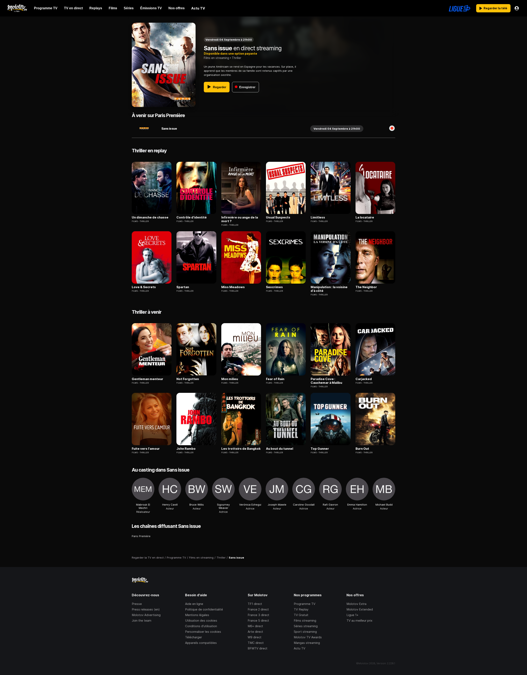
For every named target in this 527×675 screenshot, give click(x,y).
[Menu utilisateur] (516, 8)
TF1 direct (255, 604)
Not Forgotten (187, 379)
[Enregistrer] (392, 128)
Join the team (141, 620)
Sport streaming (305, 632)
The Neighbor (366, 287)
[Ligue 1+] (459, 8)
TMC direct (256, 643)
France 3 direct (258, 615)
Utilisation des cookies (201, 620)
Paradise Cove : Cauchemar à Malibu (326, 381)
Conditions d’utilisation (201, 626)
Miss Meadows (233, 287)
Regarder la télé (495, 8)
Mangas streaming (307, 643)
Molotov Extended (359, 609)
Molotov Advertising (146, 615)
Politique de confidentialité (204, 609)
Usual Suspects (278, 217)
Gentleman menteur (147, 379)
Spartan (182, 287)
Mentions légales (197, 615)
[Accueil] (17, 8)
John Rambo (186, 449)
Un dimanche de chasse (150, 217)
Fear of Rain (275, 379)
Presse (137, 604)
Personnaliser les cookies (203, 632)
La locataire (365, 217)
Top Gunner (320, 449)
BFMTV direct (257, 648)
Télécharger (193, 637)
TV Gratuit (301, 615)
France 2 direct (258, 609)
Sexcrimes (274, 287)
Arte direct (255, 632)
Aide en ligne (194, 604)
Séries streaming (306, 626)
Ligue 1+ (352, 615)
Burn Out (362, 449)
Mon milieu (229, 379)
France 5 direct (258, 620)
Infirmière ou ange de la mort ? (239, 219)
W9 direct (254, 637)
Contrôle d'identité (191, 217)
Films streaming (305, 620)
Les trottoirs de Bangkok (241, 449)
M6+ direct (255, 626)
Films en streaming (216, 58)
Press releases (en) (146, 609)
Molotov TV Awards (308, 637)
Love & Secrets (144, 287)
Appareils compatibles (201, 643)
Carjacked (364, 379)
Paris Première (141, 536)
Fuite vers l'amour (146, 449)
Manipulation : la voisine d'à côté (329, 289)
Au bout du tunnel (279, 449)
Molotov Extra (356, 604)
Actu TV (299, 648)
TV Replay (301, 609)
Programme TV (304, 604)
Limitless (318, 217)
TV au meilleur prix (359, 620)
